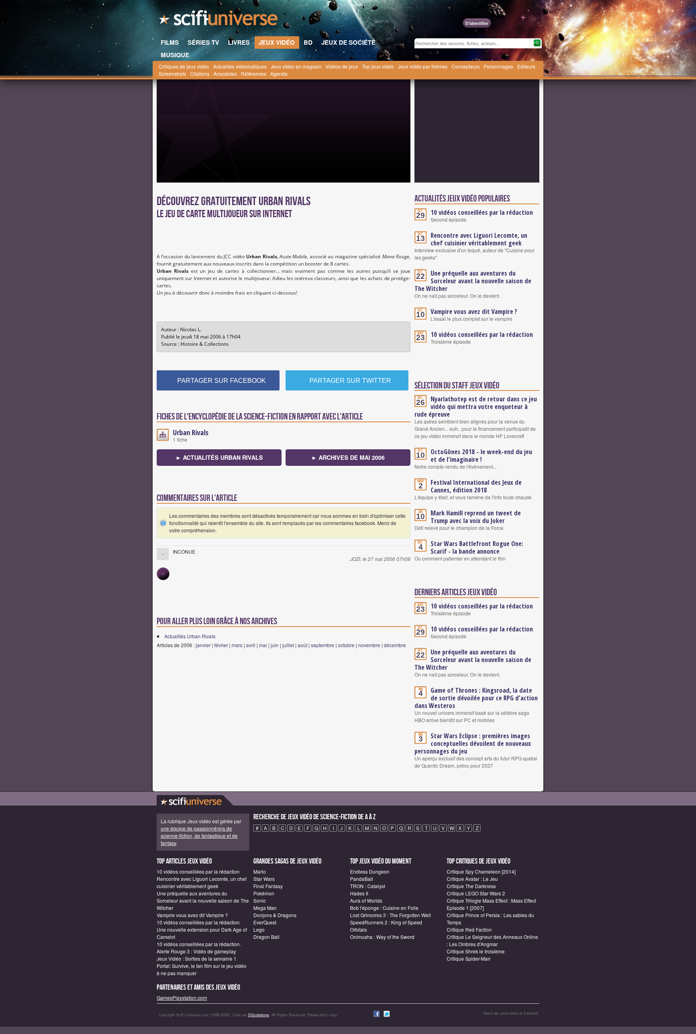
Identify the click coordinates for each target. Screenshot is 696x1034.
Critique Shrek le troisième (476, 951)
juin (275, 645)
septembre (322, 645)
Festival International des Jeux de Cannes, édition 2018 (476, 486)
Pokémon (263, 893)
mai (263, 645)
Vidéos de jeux (341, 66)
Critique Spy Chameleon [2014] (481, 871)
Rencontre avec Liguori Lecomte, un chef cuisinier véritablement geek (479, 239)
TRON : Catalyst (367, 885)
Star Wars (264, 878)
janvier (203, 645)
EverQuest (264, 922)
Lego (259, 929)
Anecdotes (225, 73)
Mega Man (265, 907)
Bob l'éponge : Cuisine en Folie (384, 907)
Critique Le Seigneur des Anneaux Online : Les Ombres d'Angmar (492, 940)
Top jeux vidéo (378, 66)
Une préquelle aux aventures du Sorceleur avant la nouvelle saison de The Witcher (472, 281)
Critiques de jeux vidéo (184, 66)
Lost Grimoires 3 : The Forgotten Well (390, 914)
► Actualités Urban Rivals (219, 457)
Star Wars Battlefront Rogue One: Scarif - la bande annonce (477, 547)
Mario (259, 871)
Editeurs (526, 66)
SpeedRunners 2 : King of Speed (386, 922)
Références (253, 73)
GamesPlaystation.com (182, 997)
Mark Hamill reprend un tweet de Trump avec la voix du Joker (476, 517)
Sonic (259, 900)
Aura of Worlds (366, 900)
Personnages (498, 66)
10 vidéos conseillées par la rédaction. (199, 944)
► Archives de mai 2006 (348, 457)
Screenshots (172, 73)
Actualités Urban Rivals (189, 636)
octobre (346, 645)
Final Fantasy (268, 885)
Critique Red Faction (469, 929)
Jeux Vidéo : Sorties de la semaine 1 (196, 958)
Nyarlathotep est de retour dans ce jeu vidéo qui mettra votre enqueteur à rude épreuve (475, 406)
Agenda (279, 73)
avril (250, 645)
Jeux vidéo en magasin (296, 66)
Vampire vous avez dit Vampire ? (474, 311)
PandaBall (361, 878)
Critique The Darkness (471, 885)
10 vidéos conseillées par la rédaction (482, 212)
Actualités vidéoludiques (240, 66)
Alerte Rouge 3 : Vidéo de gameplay (196, 951)
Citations (199, 73)
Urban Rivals (191, 432)
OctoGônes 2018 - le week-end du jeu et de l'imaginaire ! (481, 455)
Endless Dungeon (369, 871)
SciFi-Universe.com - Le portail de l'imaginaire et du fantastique (219, 20)
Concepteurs (466, 66)
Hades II (359, 893)
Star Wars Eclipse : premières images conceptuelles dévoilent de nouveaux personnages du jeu (472, 743)
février (221, 645)
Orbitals (358, 929)
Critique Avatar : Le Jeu (472, 878)
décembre (395, 645)
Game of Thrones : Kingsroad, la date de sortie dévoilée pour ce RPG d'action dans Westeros (476, 698)
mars (237, 645)
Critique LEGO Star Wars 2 (476, 893)
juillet (288, 645)
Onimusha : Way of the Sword (382, 936)
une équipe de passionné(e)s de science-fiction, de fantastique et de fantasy (199, 835)
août (302, 645)
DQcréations (258, 1014)
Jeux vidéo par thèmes (422, 66)
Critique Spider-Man (469, 958)
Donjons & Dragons (274, 914)
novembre (369, 645)
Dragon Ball (266, 936)
